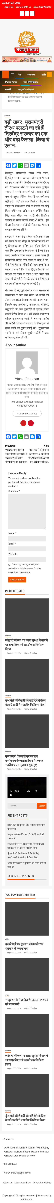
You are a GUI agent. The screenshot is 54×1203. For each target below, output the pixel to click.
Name (12, 533)
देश (19, 74)
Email (12, 543)
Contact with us (23, 7)
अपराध (35, 82)
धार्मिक (7, 939)
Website (12, 554)
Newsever (43, 1195)
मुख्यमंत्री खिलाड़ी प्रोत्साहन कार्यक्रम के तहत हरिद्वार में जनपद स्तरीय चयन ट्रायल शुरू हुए (24, 760)
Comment (14, 491)
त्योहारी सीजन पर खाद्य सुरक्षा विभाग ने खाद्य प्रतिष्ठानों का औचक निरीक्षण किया (26, 644)
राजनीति (8, 89)
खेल (25, 82)
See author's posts (27, 413)
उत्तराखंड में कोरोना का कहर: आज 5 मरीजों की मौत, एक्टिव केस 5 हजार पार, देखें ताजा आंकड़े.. (38, 453)
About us (9, 7)
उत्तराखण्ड (31, 74)
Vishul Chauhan (13, 153)
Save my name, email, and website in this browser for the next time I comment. (24, 568)
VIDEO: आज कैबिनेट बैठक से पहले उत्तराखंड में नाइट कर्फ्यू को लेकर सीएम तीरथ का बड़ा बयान (16, 453)
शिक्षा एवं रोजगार (11, 82)
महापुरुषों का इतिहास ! (26, 89)
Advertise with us (42, 7)
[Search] (44, 74)
